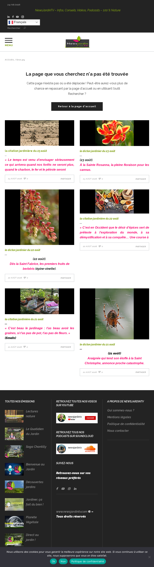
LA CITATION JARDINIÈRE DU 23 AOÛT (26, 150)
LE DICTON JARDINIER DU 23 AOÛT (97, 151)
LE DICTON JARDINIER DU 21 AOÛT (97, 344)
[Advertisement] (128, 475)
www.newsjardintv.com (71, 511)
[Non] (149, 557)
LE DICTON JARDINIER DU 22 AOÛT (22, 250)
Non (63, 561)
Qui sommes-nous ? (120, 410)
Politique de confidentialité (126, 424)
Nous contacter (118, 430)
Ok (53, 561)
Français (19, 22)
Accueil (9, 60)
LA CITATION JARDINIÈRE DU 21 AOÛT (24, 319)
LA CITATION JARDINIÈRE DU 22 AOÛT (99, 218)
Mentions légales (119, 417)
